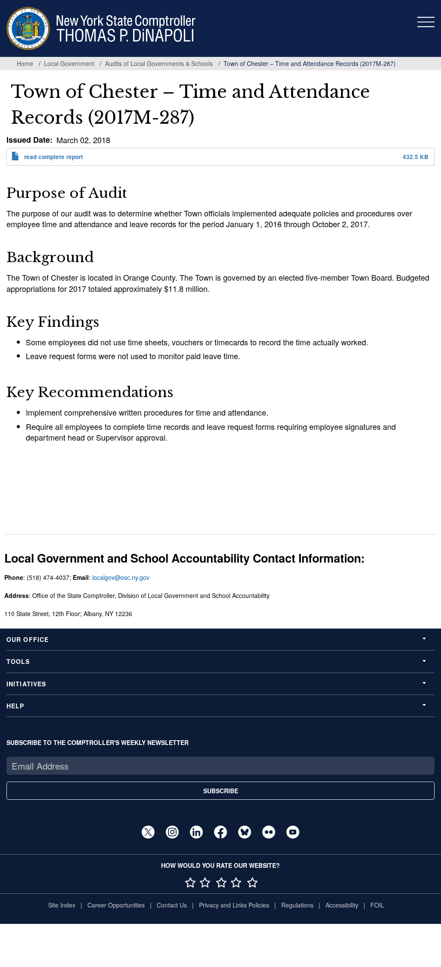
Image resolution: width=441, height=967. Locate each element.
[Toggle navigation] (426, 22)
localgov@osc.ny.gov (120, 577)
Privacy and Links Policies (234, 905)
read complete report (53, 157)
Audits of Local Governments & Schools (159, 63)
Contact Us (172, 905)
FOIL (377, 905)
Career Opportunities (116, 905)
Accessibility (342, 905)
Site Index (61, 905)
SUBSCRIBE (220, 790)
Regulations (297, 905)
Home (25, 63)
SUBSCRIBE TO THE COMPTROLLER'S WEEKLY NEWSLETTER (97, 742)
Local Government (69, 63)
